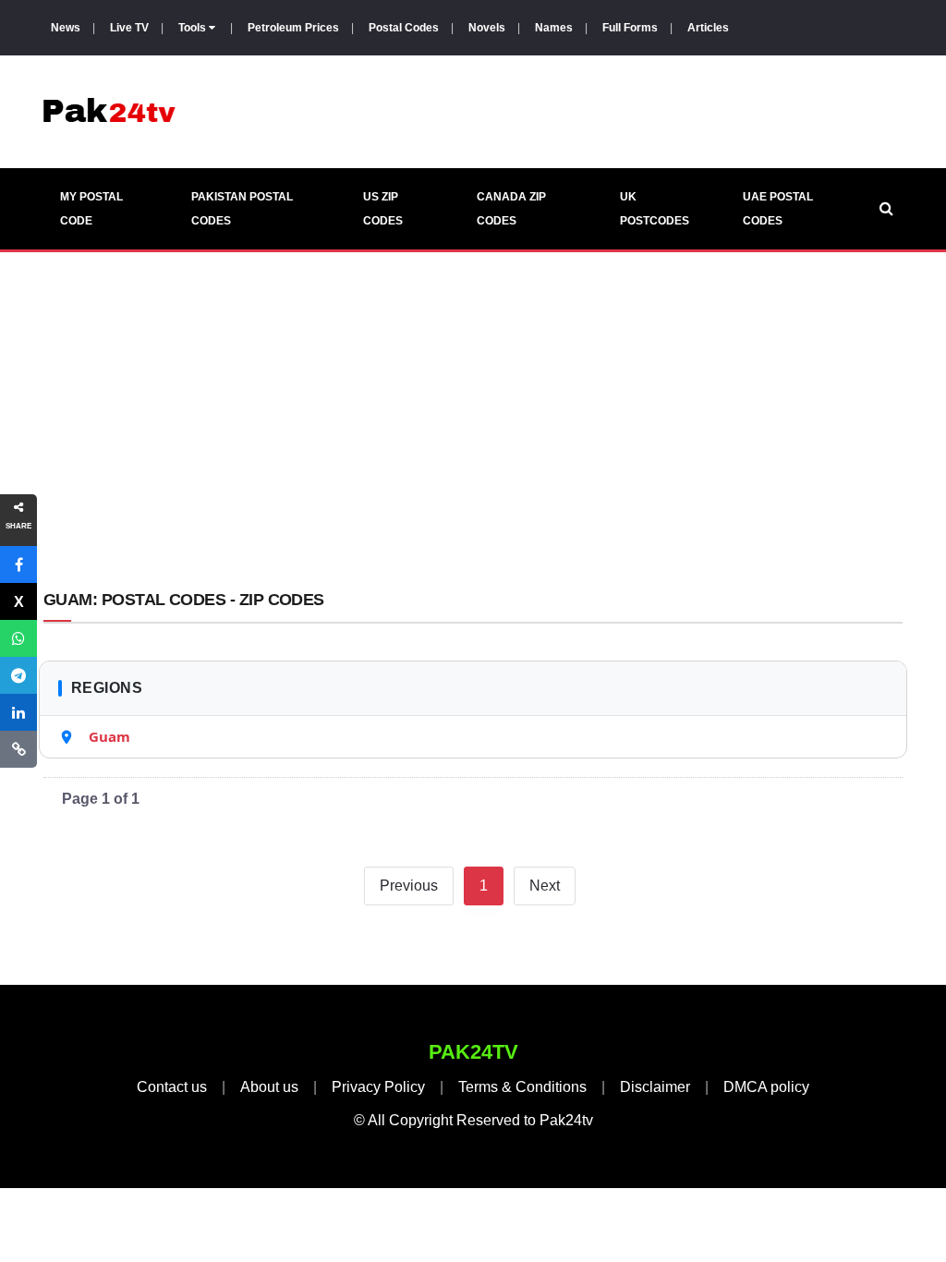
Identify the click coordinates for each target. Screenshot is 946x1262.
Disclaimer (655, 1087)
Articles (708, 27)
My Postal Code (91, 208)
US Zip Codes (383, 208)
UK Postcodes (654, 208)
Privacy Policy (378, 1087)
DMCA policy (766, 1087)
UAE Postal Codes (778, 208)
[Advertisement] (473, 424)
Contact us (172, 1087)
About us (269, 1087)
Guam (109, 736)
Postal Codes (404, 27)
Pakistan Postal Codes (242, 208)
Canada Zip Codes (511, 208)
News (65, 27)
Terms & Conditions (522, 1087)
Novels (486, 27)
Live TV (129, 27)
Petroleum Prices (293, 27)
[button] (18, 564)
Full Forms (630, 27)
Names (554, 27)
